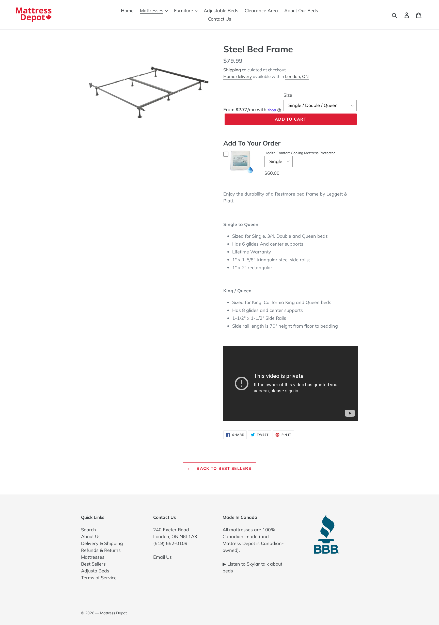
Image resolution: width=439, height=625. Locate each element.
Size (288, 95)
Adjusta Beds (95, 571)
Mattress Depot (113, 613)
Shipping (232, 69)
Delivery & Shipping (102, 543)
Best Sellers (93, 564)
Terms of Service (99, 578)
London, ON (297, 76)
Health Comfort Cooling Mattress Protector (299, 153)
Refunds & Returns (101, 550)
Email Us (162, 557)
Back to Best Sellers (223, 468)
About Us (91, 536)
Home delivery (237, 76)
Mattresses (92, 557)
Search (88, 530)
